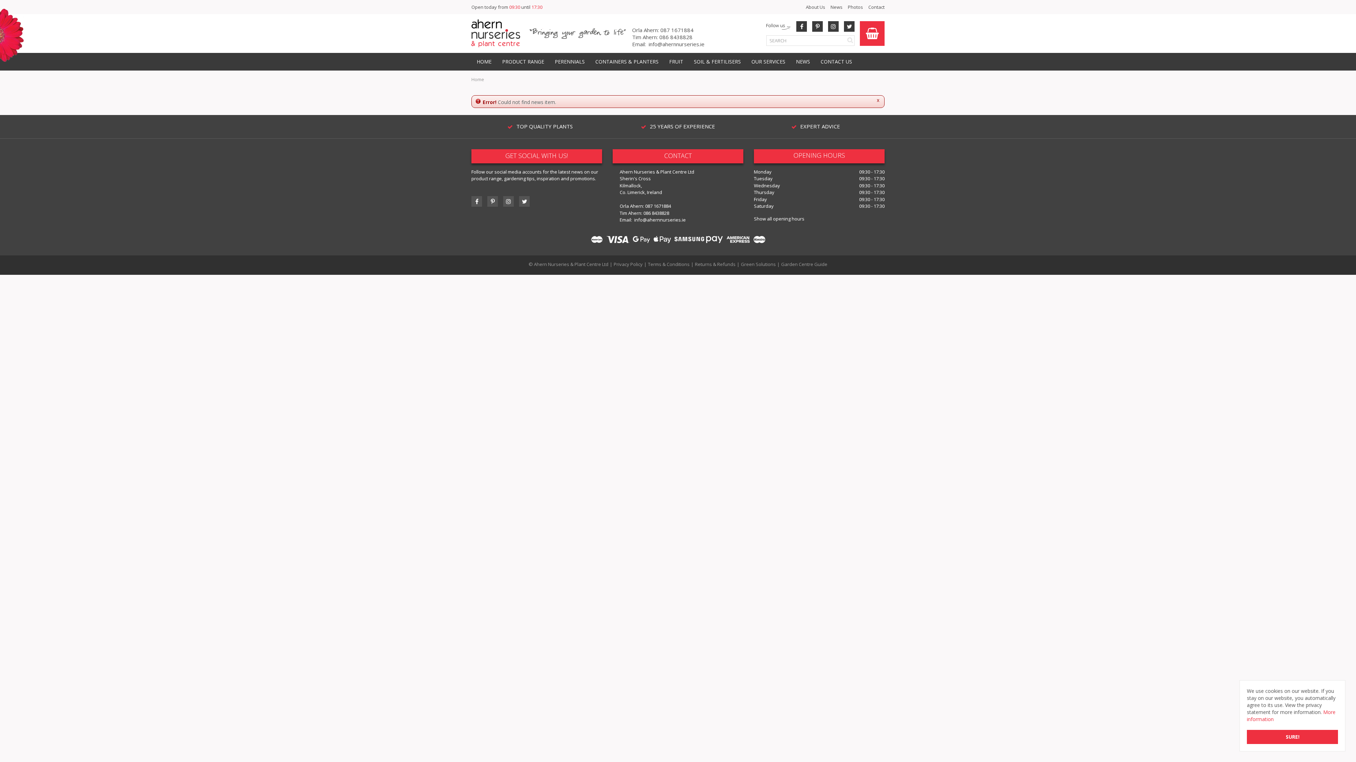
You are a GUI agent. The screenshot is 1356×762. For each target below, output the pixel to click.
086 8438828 (675, 37)
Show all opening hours (779, 219)
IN (833, 26)
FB (801, 26)
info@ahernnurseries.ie (676, 44)
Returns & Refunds (715, 264)
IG (508, 201)
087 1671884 (677, 30)
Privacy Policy (628, 264)
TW (849, 26)
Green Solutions (758, 264)
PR (817, 26)
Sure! (1293, 736)
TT (524, 201)
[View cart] (872, 33)
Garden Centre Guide (804, 264)
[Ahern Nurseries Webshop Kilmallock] (495, 33)
